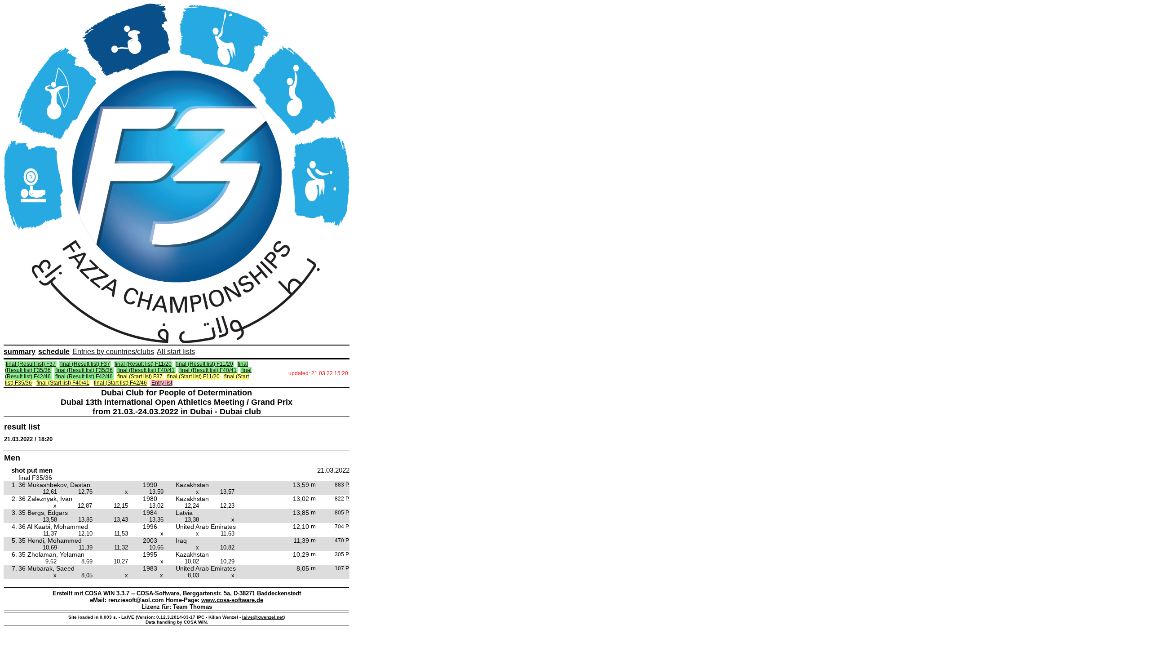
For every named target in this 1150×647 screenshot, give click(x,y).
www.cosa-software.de (232, 600)
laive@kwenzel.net (262, 617)
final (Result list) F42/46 (84, 376)
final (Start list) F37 (140, 376)
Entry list (161, 383)
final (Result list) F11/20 (143, 364)
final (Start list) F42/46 (120, 383)
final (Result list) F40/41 (146, 370)
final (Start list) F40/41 (62, 383)
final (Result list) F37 (31, 364)
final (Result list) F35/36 (84, 370)
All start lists (176, 351)
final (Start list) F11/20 (193, 376)
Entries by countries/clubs (113, 351)
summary (19, 351)
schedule (54, 351)
